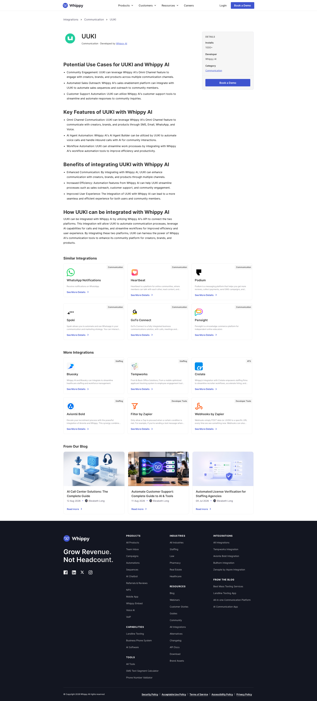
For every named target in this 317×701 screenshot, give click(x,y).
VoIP (128, 616)
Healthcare (175, 576)
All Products (132, 542)
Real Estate (176, 569)
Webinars (175, 599)
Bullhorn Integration (223, 562)
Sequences (132, 569)
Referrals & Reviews (136, 583)
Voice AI (130, 610)
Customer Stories (179, 606)
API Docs (174, 647)
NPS (128, 589)
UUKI (113, 19)
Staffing (174, 549)
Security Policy (150, 694)
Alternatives (176, 633)
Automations (133, 562)
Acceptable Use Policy (174, 694)
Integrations (70, 19)
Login (223, 5)
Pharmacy (175, 562)
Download (175, 654)
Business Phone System (139, 640)
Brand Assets (177, 660)
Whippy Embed (134, 603)
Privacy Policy (244, 694)
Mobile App (132, 596)
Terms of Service (199, 694)
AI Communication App (225, 606)
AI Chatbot (132, 576)
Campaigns (132, 556)
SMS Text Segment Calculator (142, 670)
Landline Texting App (224, 593)
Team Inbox (132, 549)
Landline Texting (135, 633)
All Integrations (178, 626)
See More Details (76, 292)
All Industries (176, 542)
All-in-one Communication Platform (232, 599)
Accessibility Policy (222, 694)
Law (172, 556)
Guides (173, 613)
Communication (94, 19)
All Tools (130, 664)
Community (176, 620)
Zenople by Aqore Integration (229, 569)
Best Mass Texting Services (228, 586)
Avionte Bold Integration (226, 556)
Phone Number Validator (139, 677)
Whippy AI (121, 43)
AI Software (132, 647)
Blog (172, 593)
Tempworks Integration (225, 549)
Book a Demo (242, 5)
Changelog (175, 640)
